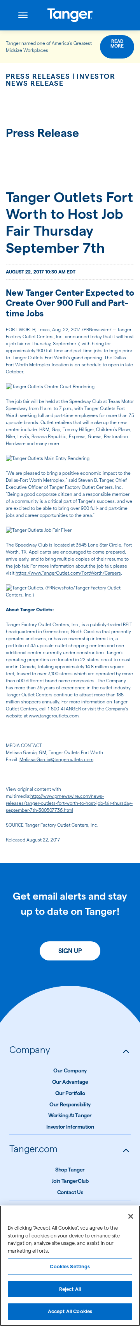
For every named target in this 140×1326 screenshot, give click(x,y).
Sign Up (70, 951)
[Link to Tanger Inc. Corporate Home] (70, 15)
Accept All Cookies (70, 1311)
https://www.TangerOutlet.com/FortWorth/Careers (68, 572)
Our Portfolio (70, 1093)
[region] (70, 1265)
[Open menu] (23, 15)
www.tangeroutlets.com (54, 715)
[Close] (130, 1216)
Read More (117, 43)
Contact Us (70, 1192)
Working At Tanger (70, 1115)
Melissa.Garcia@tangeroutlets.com (56, 759)
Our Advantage (70, 1082)
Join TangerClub (70, 1181)
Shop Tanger (69, 1169)
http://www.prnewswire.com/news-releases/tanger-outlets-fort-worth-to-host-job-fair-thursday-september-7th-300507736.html (69, 803)
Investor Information (70, 1127)
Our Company (69, 1070)
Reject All (70, 1289)
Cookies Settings (70, 1266)
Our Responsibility (69, 1104)
